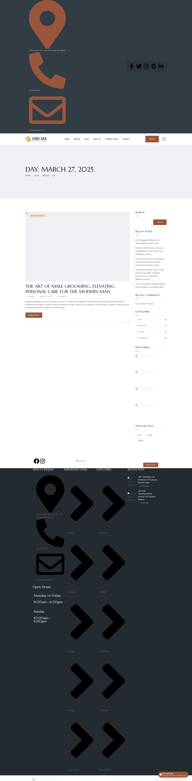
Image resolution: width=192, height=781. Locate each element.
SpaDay (150, 435)
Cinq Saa (49, 777)
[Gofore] (153, 66)
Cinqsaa (31, 297)
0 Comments (62, 297)
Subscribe (151, 465)
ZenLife (141, 440)
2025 (36, 176)
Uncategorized (37, 216)
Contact (126, 139)
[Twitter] (139, 66)
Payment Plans (111, 139)
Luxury (139, 319)
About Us (97, 139)
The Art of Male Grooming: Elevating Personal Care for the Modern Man (70, 288)
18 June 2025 (144, 486)
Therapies (140, 332)
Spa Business (142, 326)
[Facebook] (36, 461)
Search (139, 212)
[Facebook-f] (131, 66)
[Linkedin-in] (161, 66)
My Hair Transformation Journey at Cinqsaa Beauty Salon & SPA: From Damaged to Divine (149, 251)
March (46, 176)
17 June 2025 (144, 503)
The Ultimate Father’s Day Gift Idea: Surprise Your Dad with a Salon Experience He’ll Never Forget (149, 262)
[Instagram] (146, 66)
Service (77, 139)
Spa (139, 435)
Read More (34, 315)
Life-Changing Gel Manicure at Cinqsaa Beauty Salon (147, 479)
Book (152, 139)
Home (67, 139)
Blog (87, 139)
